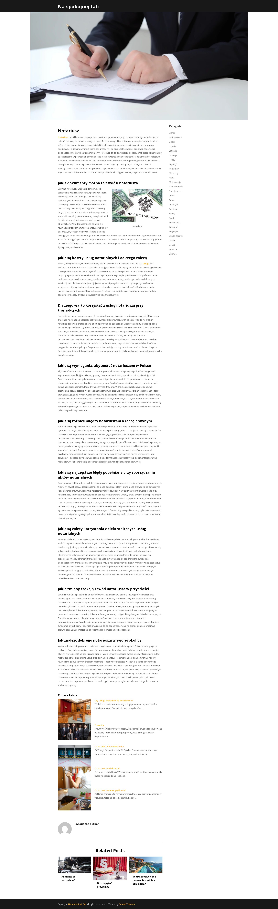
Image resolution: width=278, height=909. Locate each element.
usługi (146, 263)
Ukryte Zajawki (176, 236)
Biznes (172, 132)
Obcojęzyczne (175, 191)
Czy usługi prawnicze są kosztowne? (114, 700)
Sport (171, 218)
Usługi (172, 244)
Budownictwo (175, 137)
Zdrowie (173, 253)
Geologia (173, 155)
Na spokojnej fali (78, 6)
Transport (173, 227)
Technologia (175, 222)
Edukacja (173, 150)
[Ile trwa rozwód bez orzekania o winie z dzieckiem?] (145, 863)
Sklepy (172, 213)
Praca (171, 195)
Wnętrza (173, 249)
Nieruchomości (176, 186)
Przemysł (173, 204)
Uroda (172, 240)
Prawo (172, 200)
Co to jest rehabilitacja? (107, 768)
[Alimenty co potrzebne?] (74, 863)
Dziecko (173, 146)
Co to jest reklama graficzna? (110, 790)
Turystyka (173, 231)
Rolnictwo (173, 209)
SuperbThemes (127, 904)
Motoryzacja (175, 182)
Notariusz (63, 137)
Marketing (173, 173)
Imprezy (173, 164)
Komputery (174, 168)
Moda (171, 177)
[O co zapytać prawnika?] (110, 867)
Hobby (172, 159)
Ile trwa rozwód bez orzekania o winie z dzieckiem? (144, 880)
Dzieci (172, 141)
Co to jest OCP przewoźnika (109, 746)
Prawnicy (99, 725)
